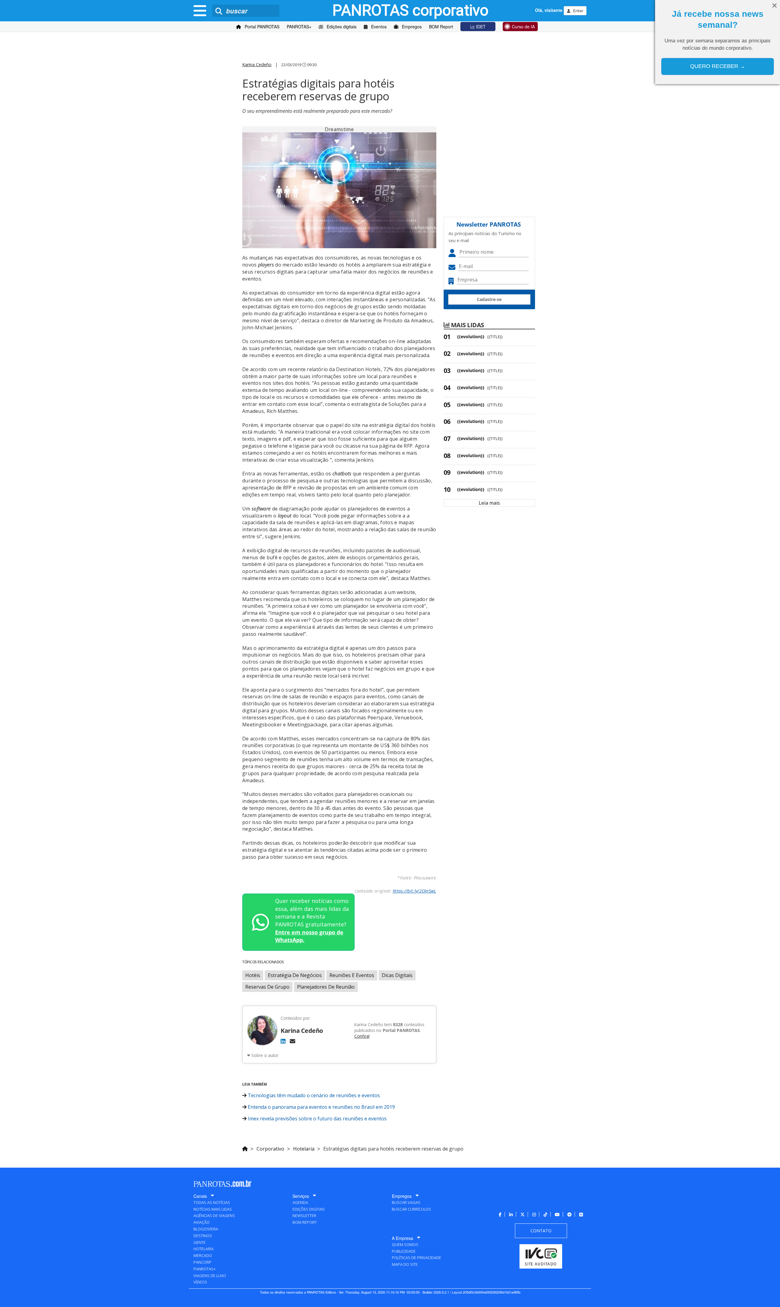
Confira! (362, 1036)
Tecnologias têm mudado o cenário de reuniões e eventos (313, 1095)
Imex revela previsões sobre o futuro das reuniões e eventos (316, 1118)
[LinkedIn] (283, 1041)
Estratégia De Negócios (295, 975)
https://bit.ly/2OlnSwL (414, 891)
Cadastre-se (489, 299)
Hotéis (252, 975)
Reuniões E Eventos (351, 975)
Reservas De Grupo (267, 986)
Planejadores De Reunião (326, 986)
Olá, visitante (548, 10)
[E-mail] (292, 1041)
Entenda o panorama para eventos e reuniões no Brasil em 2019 (320, 1107)
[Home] (245, 1148)
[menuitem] (257, 26)
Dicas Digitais (397, 975)
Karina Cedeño (256, 64)
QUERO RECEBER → (717, 66)
